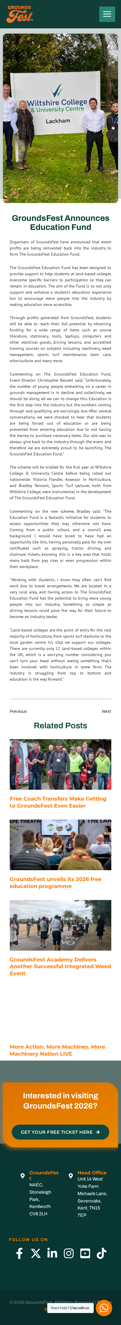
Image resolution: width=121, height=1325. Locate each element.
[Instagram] (68, 1253)
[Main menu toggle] (107, 14)
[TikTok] (101, 1253)
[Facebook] (19, 1253)
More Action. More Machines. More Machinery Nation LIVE (57, 1050)
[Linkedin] (52, 1253)
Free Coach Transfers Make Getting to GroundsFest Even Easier (58, 802)
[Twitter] (35, 1253)
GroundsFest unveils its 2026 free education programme (55, 882)
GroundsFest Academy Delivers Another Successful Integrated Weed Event (60, 966)
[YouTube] (85, 1253)
